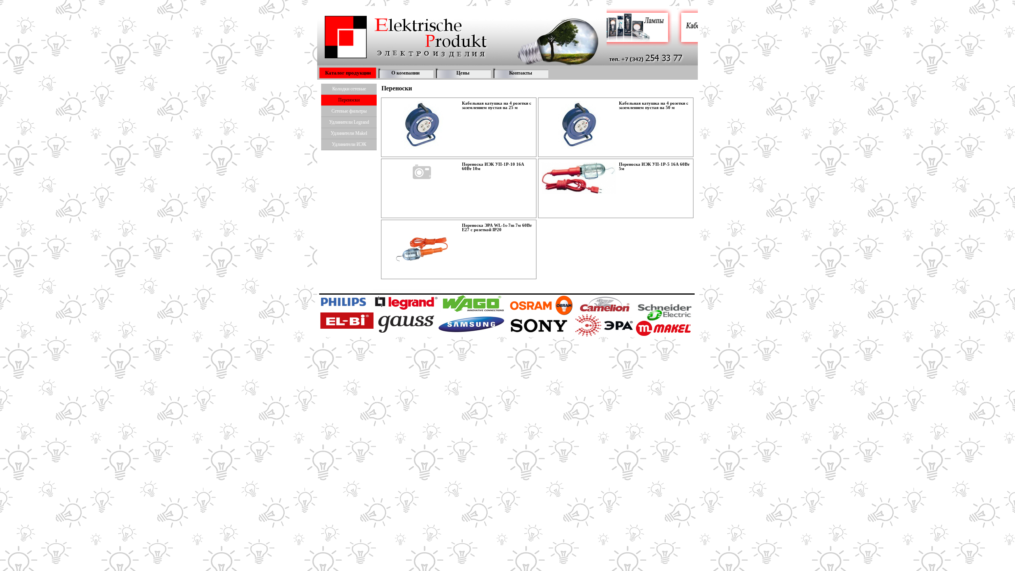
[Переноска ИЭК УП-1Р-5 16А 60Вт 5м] (579, 178)
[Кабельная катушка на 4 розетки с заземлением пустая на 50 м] (579, 125)
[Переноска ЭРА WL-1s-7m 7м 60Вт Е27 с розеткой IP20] (422, 249)
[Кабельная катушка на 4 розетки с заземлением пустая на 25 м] (422, 125)
